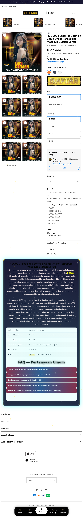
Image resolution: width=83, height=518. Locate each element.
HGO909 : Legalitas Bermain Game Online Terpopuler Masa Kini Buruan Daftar (41, 2)
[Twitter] (52, 254)
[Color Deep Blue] (54, 72)
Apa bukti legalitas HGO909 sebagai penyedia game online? (28, 369)
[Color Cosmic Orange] (49, 72)
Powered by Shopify (47, 505)
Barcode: (64, 45)
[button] (4, 12)
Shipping (60, 53)
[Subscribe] (54, 480)
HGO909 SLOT (55, 97)
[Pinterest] (55, 254)
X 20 (51, 141)
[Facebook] (48, 254)
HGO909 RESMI (55, 105)
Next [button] (80, 2)
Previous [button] (3, 2)
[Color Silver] (60, 72)
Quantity (50, 176)
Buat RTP (74, 205)
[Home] (30, 13)
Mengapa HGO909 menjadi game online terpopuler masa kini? (29, 375)
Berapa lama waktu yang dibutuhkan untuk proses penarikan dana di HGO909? (34, 390)
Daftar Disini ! (68, 2)
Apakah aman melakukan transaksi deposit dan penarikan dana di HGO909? (33, 385)
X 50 (51, 134)
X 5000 (52, 119)
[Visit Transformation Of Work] (64, 85)
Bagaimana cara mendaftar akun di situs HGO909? (25, 380)
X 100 (51, 127)
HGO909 (70, 273)
